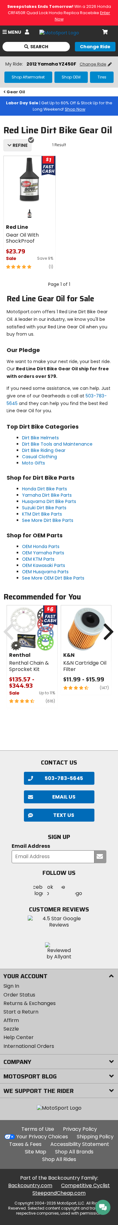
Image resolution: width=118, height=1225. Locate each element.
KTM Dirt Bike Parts (42, 514)
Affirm (11, 1020)
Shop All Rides (59, 1159)
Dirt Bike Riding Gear (43, 450)
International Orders (28, 1046)
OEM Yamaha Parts (43, 553)
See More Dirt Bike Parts (47, 520)
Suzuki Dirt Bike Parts (44, 508)
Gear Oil (16, 92)
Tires (102, 77)
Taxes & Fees (25, 1144)
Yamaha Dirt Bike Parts (47, 495)
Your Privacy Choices (42, 1137)
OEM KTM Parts (38, 559)
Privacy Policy (80, 1129)
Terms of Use (37, 1129)
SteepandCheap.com (59, 1193)
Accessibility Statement (79, 1144)
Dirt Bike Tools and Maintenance (57, 444)
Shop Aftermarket (28, 77)
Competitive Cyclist (85, 1185)
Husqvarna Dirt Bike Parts (49, 501)
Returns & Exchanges (29, 1003)
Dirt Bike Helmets (40, 438)
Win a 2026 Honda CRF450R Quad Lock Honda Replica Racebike (59, 13)
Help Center (18, 1037)
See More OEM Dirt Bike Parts (53, 578)
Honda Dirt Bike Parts (44, 489)
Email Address (31, 846)
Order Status (19, 994)
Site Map (35, 1151)
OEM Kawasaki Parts (43, 565)
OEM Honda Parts (40, 546)
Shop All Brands (74, 1151)
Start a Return (20, 1011)
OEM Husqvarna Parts (45, 572)
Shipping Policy (95, 1136)
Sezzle (11, 1028)
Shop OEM (71, 77)
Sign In (11, 986)
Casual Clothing (39, 457)
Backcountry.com (30, 1185)
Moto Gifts (33, 463)
